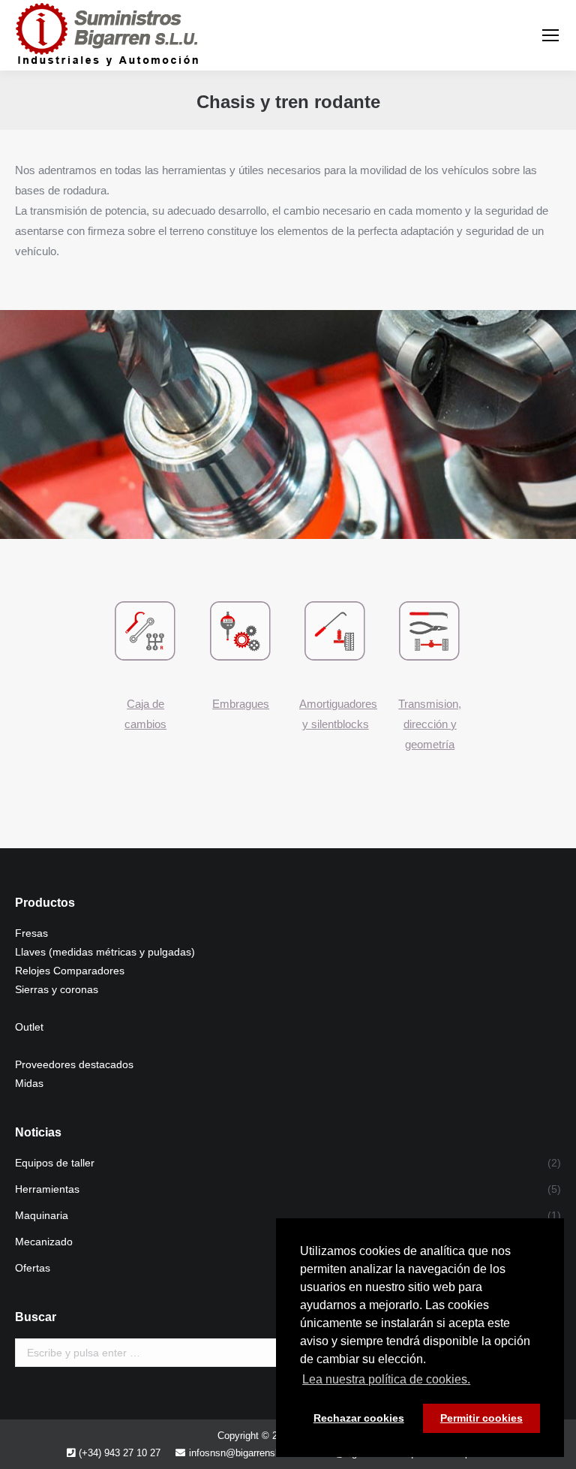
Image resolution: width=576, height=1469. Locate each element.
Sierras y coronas (56, 989)
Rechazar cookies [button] (359, 1418)
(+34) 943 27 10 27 (119, 1452)
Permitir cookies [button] (481, 1418)
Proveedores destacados (74, 1064)
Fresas (31, 933)
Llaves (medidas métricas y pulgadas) (105, 952)
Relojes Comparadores (69, 971)
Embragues (240, 703)
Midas (29, 1083)
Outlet (29, 1027)
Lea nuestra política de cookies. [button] (386, 1379)
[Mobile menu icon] (550, 35)
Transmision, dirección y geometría (429, 724)
